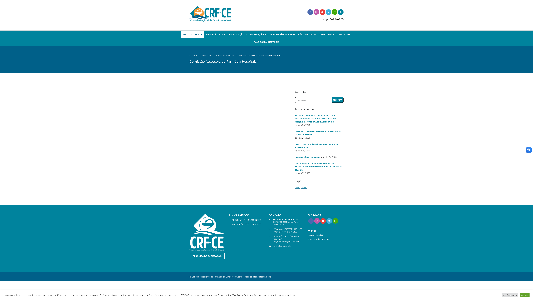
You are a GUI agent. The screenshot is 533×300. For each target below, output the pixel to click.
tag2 (304, 187)
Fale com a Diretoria (266, 42)
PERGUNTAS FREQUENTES (246, 220)
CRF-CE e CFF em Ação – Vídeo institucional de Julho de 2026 (316, 145)
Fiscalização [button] (236, 34)
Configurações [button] (510, 295)
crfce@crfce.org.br (282, 246)
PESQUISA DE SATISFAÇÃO (207, 256)
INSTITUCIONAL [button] (191, 34)
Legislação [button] (257, 34)
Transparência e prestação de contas (293, 34)
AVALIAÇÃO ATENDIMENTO (247, 224)
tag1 (297, 187)
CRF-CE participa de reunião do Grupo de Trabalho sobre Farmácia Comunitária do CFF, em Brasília (318, 167)
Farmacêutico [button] (214, 34)
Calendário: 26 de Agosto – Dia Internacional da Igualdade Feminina (318, 133)
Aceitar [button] (524, 295)
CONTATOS (344, 34)
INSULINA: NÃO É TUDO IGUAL (308, 157)
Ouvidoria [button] (326, 34)
